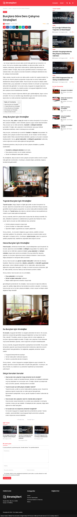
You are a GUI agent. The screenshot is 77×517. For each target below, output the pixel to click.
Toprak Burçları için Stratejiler (12, 106)
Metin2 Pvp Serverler (14, 515)
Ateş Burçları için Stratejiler (11, 104)
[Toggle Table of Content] (18, 102)
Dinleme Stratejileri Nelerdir (66, 126)
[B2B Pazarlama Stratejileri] (56, 108)
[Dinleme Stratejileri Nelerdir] (56, 126)
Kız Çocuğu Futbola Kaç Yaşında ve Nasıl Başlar (9, 435)
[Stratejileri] (10, 2)
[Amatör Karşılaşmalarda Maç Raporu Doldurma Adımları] (26, 430)
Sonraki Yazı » (30, 419)
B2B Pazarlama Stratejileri (65, 107)
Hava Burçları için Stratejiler (12, 108)
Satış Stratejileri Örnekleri (65, 116)
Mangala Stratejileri (67, 90)
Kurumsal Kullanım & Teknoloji (34, 499)
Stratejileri (7, 23)
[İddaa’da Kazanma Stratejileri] (56, 99)
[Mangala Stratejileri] (56, 91)
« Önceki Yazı (20, 419)
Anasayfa (55, 3)
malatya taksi (53, 515)
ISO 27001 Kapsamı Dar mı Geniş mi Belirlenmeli (41, 435)
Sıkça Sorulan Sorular (10, 111)
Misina (28, 501)
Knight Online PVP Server (27, 515)
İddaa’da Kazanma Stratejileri (66, 98)
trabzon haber (4, 515)
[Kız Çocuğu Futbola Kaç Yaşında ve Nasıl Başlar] (10, 430)
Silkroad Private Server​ (40, 515)
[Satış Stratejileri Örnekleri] (56, 117)
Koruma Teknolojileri (32, 497)
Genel (61, 3)
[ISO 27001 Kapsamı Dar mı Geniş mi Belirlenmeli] (42, 430)
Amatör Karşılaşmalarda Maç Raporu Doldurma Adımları (25, 436)
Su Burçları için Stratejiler (11, 110)
